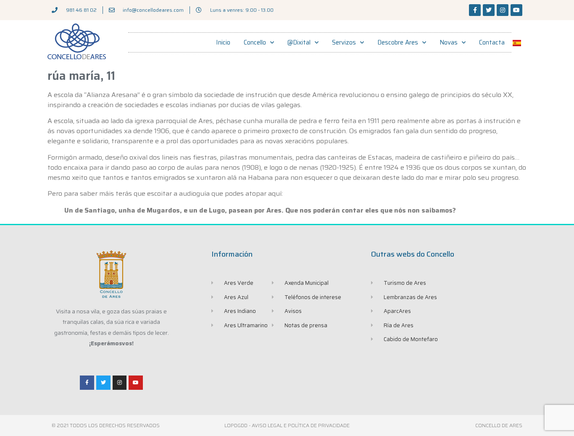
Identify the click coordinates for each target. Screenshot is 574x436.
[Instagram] (502, 10)
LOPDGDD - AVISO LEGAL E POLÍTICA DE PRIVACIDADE (287, 425)
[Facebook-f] (475, 10)
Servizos (344, 42)
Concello (255, 42)
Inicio (223, 42)
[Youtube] (516, 10)
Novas (449, 42)
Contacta (492, 42)
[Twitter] (489, 10)
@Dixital (299, 42)
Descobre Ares (397, 42)
